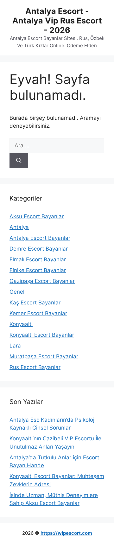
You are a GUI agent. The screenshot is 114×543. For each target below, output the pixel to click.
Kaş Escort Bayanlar (35, 302)
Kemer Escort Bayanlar (38, 313)
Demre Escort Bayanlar (39, 249)
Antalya (19, 227)
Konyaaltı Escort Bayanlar (42, 335)
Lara (15, 345)
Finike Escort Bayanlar (38, 270)
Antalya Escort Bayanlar (40, 238)
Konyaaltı (21, 324)
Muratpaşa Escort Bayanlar (44, 356)
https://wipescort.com (66, 533)
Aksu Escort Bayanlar (37, 216)
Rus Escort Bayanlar (35, 367)
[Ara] (19, 161)
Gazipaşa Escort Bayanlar (42, 281)
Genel (17, 292)
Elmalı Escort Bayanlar (38, 259)
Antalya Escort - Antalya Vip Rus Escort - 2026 (57, 20)
